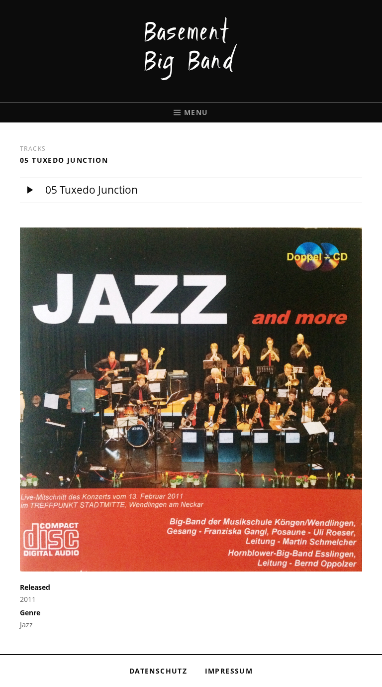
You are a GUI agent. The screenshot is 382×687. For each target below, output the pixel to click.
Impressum (229, 671)
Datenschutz (158, 671)
